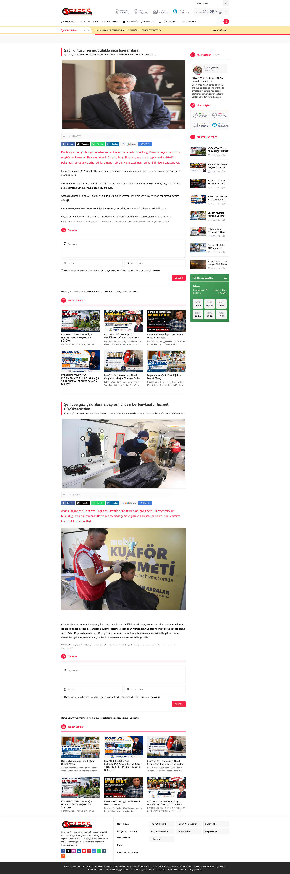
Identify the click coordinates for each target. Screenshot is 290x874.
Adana (73, 645)
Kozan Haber (94, 54)
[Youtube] (84, 851)
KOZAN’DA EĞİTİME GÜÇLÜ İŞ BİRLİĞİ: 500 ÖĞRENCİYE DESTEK (121, 336)
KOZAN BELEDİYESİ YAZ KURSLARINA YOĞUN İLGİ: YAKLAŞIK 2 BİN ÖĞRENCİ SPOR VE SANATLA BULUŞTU (80, 379)
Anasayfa (71, 54)
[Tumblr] (104, 851)
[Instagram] (73, 851)
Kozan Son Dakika (108, 54)
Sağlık (154, 221)
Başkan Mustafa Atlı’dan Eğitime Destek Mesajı (164, 376)
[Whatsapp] (99, 851)
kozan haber (109, 221)
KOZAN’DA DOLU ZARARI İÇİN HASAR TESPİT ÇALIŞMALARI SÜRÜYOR (76, 337)
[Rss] (63, 856)
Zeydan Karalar (163, 221)
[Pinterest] (89, 851)
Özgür (211, 67)
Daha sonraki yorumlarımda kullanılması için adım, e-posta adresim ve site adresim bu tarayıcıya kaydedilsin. (112, 271)
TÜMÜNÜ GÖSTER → (220, 30)
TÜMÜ (217, 54)
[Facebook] (63, 851)
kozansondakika (145, 221)
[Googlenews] (94, 851)
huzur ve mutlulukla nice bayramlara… (85, 221)
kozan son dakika (121, 221)
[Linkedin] (79, 851)
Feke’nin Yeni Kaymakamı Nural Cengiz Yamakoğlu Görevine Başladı (122, 376)
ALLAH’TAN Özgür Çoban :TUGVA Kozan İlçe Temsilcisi (207, 79)
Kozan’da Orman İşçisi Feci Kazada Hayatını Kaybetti (123, 30)
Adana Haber (83, 54)
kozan (102, 221)
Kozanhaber (133, 221)
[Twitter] (68, 851)
